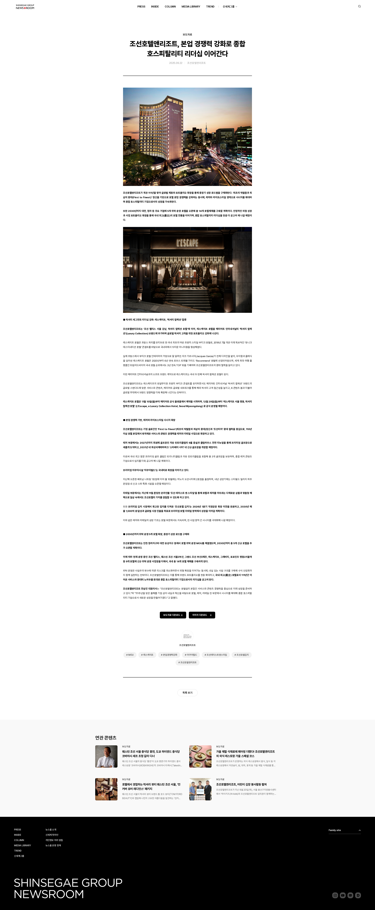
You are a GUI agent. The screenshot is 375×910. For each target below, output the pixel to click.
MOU (131, 654)
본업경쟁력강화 (170, 654)
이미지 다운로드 (199, 615)
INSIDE (155, 6)
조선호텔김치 (243, 654)
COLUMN (170, 6)
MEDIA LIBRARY (191, 6)
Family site (335, 830)
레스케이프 (148, 654)
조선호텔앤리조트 (196, 62)
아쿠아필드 (192, 654)
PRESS (141, 6)
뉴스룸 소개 (51, 830)
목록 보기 (187, 692)
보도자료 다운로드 (171, 615)
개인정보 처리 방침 (54, 840)
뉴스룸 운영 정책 (53, 845)
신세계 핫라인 (52, 835)
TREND (210, 6)
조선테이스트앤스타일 (217, 654)
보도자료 (187, 34)
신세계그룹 (229, 6)
